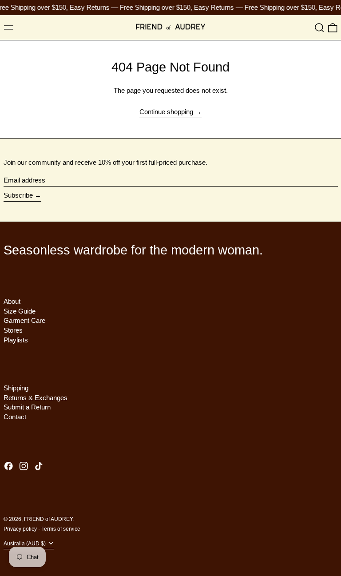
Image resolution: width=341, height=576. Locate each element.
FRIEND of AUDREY (48, 519)
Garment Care (24, 320)
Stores (13, 330)
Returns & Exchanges (35, 397)
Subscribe (18, 195)
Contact (15, 417)
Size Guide (20, 311)
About (12, 301)
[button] (319, 27)
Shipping (16, 388)
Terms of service (60, 529)
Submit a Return (27, 407)
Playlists (16, 340)
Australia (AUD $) (25, 543)
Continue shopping (166, 111)
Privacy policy (20, 529)
